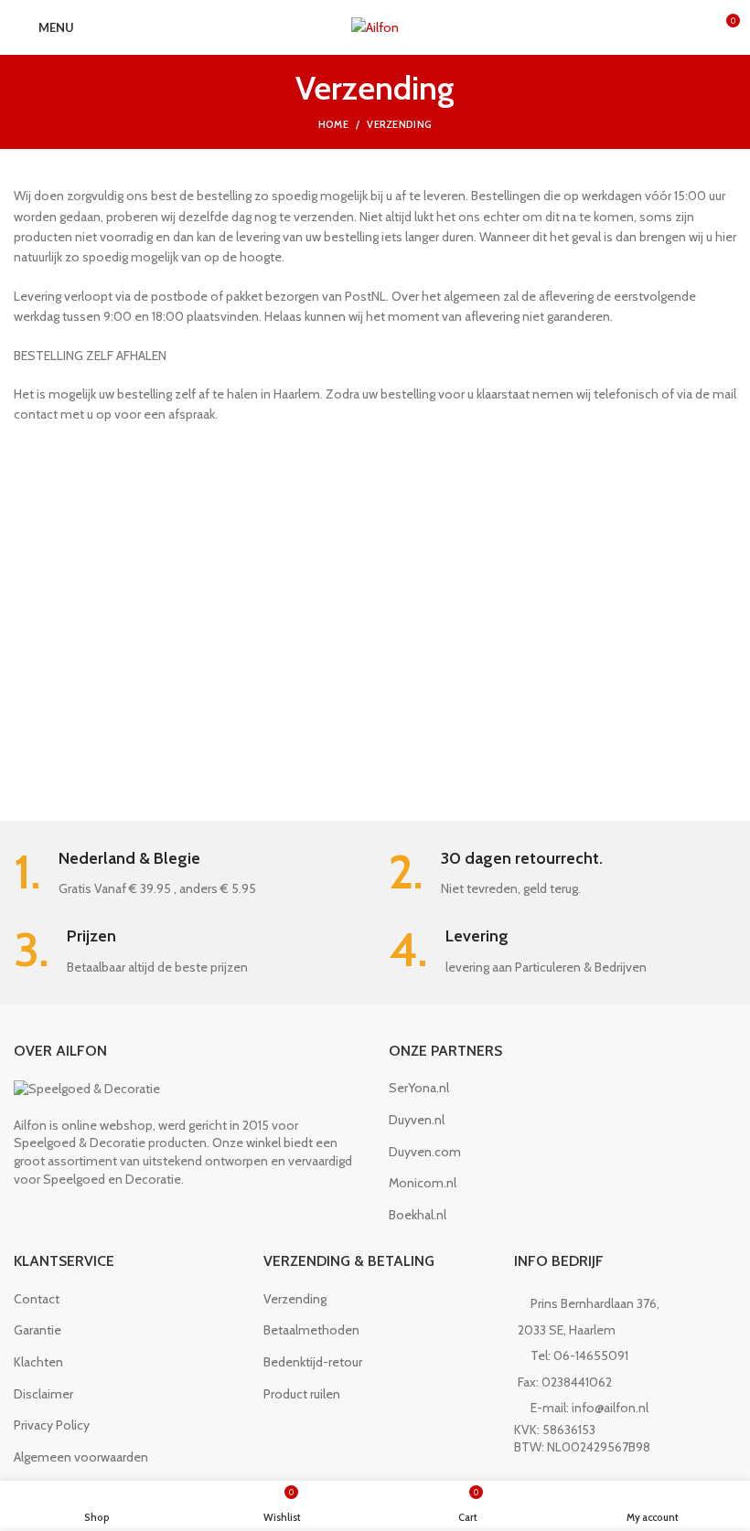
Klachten (38, 1362)
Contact (36, 1299)
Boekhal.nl (417, 1215)
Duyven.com (425, 1151)
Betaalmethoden (311, 1330)
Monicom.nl (422, 1183)
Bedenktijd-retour (312, 1362)
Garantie (37, 1330)
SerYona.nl (419, 1087)
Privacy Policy (52, 1425)
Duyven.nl (417, 1119)
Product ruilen (301, 1394)
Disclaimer (43, 1394)
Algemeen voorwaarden (81, 1457)
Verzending (295, 1299)
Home (333, 124)
